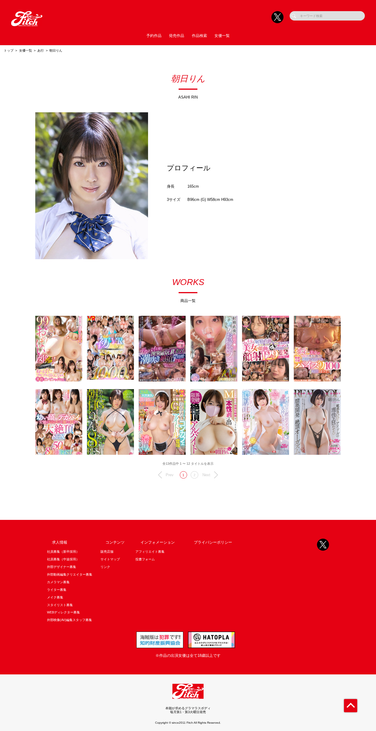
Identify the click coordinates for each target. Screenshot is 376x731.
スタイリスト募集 (60, 605)
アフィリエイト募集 (149, 551)
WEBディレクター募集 (63, 612)
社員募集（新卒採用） (63, 551)
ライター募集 (56, 589)
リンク (105, 567)
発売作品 (176, 35)
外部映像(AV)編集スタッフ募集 (69, 620)
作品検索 (199, 35)
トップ (9, 50)
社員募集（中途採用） (63, 559)
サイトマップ (110, 559)
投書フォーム (145, 559)
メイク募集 (55, 597)
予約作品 (154, 35)
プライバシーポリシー (213, 542)
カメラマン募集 (58, 582)
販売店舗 (106, 551)
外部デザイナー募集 (61, 567)
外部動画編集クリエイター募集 (69, 574)
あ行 (40, 50)
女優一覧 (222, 35)
